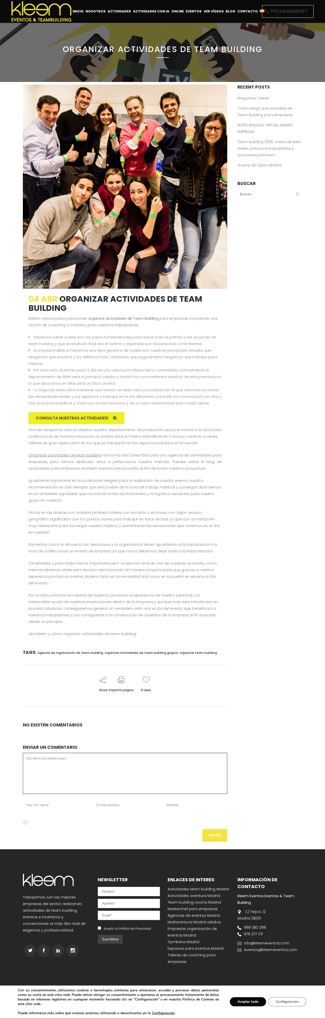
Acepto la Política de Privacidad (127, 928)
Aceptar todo (247, 1001)
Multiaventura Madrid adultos (194, 922)
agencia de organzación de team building (70, 653)
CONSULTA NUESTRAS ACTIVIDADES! (72, 418)
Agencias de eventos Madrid (194, 915)
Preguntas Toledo (253, 98)
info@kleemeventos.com (266, 943)
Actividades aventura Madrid (194, 895)
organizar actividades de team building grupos (141, 653)
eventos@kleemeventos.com (270, 949)
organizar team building (198, 653)
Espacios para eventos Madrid (195, 948)
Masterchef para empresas (193, 908)
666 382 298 (255, 927)
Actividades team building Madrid (198, 889)
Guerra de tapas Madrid (259, 165)
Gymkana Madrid (183, 941)
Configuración (163, 1013)
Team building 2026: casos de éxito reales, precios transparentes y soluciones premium (269, 148)
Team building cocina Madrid (194, 902)
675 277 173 (253, 934)
